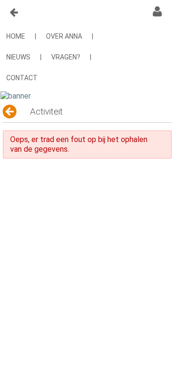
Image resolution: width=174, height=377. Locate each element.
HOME (15, 36)
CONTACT (22, 78)
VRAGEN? (65, 57)
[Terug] (10, 111)
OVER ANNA (64, 36)
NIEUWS (18, 57)
